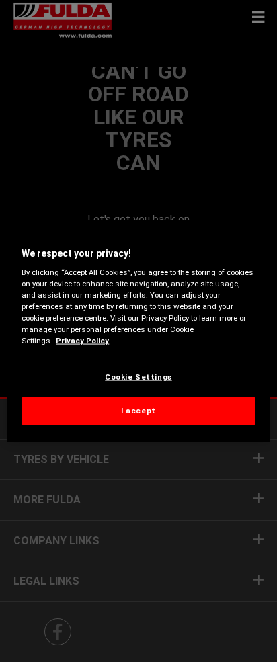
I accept (138, 410)
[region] (138, 331)
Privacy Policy (82, 340)
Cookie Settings (138, 376)
